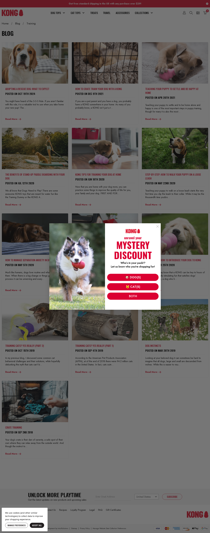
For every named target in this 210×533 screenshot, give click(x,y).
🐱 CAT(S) (133, 287)
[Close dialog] (157, 226)
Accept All (37, 525)
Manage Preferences (17, 525)
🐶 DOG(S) (133, 277)
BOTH (133, 296)
